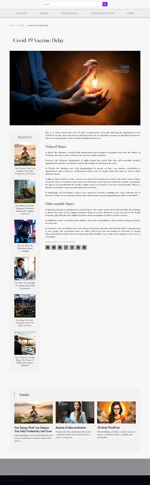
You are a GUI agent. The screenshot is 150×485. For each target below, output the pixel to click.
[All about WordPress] (116, 412)
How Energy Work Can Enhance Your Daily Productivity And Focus (25, 171)
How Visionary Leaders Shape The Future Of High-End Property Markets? (25, 361)
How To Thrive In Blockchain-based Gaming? (25, 248)
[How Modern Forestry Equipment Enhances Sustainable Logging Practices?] (25, 191)
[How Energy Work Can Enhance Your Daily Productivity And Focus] (25, 154)
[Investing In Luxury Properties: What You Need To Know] (25, 305)
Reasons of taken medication (71, 427)
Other (130, 13)
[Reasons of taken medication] (75, 412)
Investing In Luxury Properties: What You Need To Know (25, 323)
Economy (21, 13)
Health (44, 13)
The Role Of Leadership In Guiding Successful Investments (25, 285)
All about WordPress (108, 427)
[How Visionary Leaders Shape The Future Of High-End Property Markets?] (25, 343)
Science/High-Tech (102, 13)
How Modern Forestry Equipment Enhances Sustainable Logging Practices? (24, 209)
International (69, 13)
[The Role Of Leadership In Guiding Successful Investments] (25, 268)
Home (12, 25)
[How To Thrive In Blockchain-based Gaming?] (25, 231)
